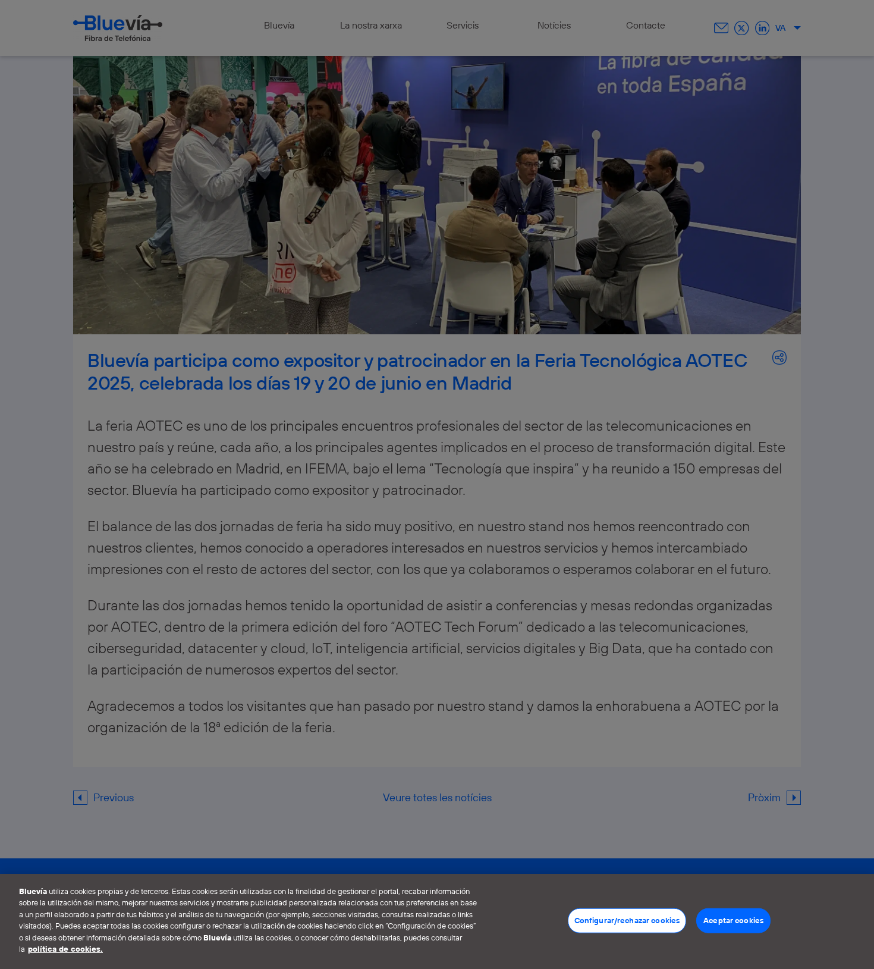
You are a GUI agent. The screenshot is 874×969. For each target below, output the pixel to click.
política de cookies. (65, 949)
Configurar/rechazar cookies (627, 920)
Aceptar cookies (733, 920)
